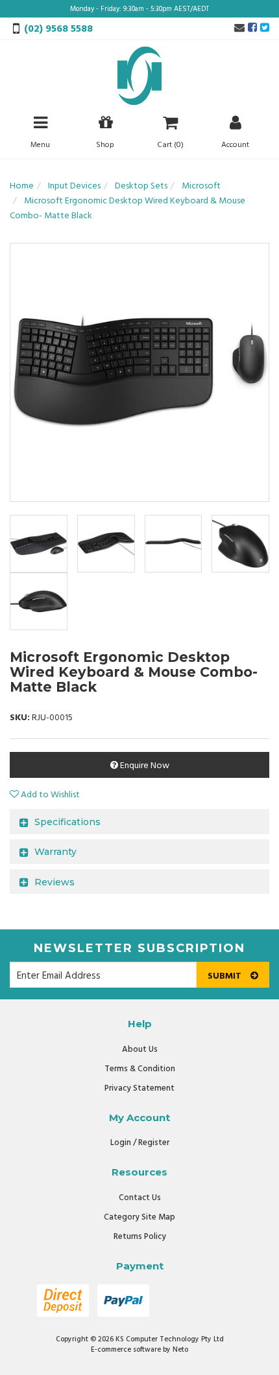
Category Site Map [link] (139, 1217)
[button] (45, 795)
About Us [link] (140, 1049)
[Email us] (239, 28)
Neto (180, 1350)
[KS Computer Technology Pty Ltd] (139, 76)
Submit (226, 976)
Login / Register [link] (139, 1143)
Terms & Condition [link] (139, 1069)
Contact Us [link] (140, 1198)
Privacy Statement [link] (139, 1088)
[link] (252, 28)
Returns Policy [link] (140, 1237)
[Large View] (38, 544)
